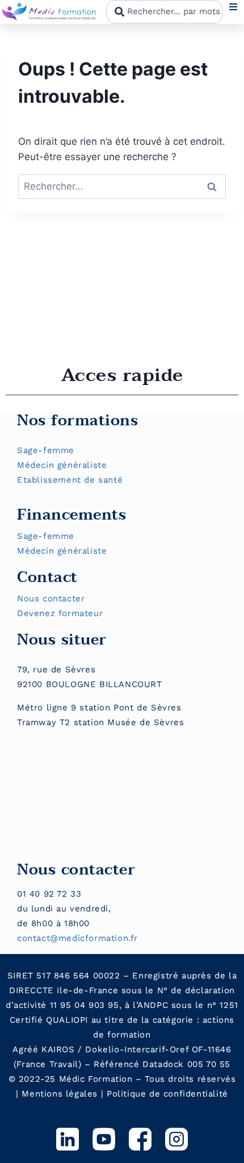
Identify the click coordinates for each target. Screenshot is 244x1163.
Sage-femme (45, 450)
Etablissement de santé (70, 480)
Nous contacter (51, 598)
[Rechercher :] (122, 186)
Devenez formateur (60, 613)
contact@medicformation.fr (77, 938)
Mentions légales (60, 1094)
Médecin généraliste (62, 465)
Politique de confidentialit (164, 1094)
